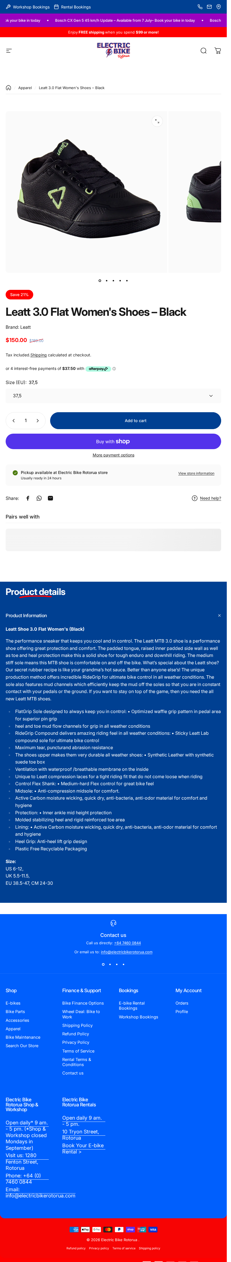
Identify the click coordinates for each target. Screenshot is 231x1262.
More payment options (113, 455)
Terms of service (124, 1248)
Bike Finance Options (83, 1003)
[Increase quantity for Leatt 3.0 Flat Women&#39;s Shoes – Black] (38, 420)
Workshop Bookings (138, 1017)
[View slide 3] (117, 964)
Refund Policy (75, 1033)
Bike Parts (15, 1011)
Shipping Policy (77, 1025)
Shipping (38, 354)
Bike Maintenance (23, 1037)
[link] (27, 1135)
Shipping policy (149, 1248)
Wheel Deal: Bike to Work (81, 1014)
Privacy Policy (75, 1042)
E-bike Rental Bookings (132, 1006)
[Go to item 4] (120, 280)
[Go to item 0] (100, 280)
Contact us (73, 1073)
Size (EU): (22, 382)
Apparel (25, 87)
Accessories (17, 1020)
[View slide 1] (103, 964)
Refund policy (76, 1248)
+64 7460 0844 (127, 943)
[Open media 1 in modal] (157, 121)
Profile (182, 1011)
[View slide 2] (110, 964)
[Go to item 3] (113, 280)
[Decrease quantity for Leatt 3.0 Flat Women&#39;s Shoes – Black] (12, 420)
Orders (182, 1003)
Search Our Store (22, 1045)
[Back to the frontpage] (8, 88)
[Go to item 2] (106, 280)
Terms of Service (78, 1051)
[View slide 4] (123, 964)
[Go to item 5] (127, 280)
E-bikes (13, 1003)
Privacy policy (99, 1248)
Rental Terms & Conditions (76, 1062)
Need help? (210, 498)
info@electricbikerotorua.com (126, 952)
